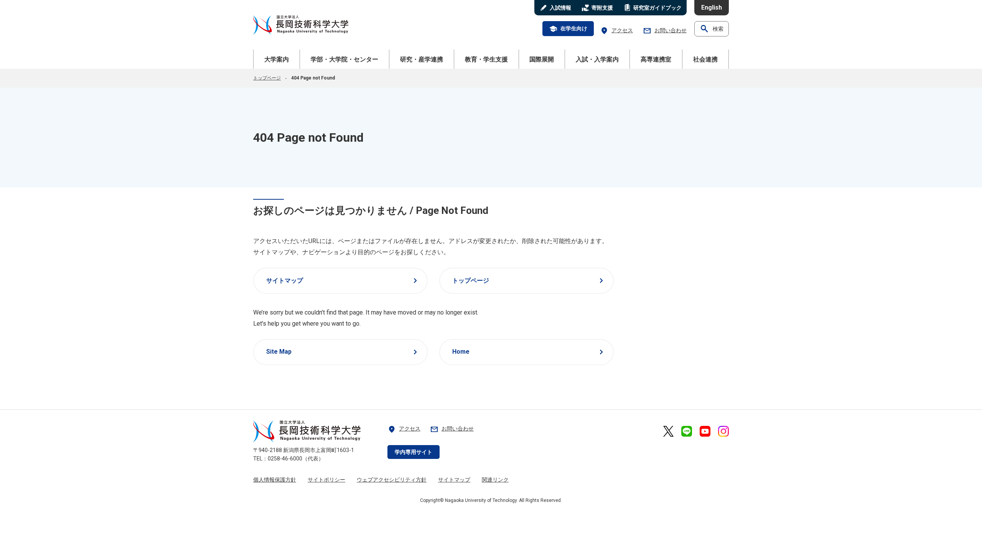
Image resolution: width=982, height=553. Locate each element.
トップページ (267, 78)
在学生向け (568, 29)
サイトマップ (343, 280)
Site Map (343, 352)
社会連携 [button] (705, 59)
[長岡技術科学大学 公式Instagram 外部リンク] (723, 431)
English (711, 7)
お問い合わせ (665, 30)
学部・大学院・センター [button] (344, 59)
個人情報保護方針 (274, 480)
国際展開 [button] (541, 59)
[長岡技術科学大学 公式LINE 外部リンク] (686, 431)
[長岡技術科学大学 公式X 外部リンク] (668, 431)
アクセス (616, 30)
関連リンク (495, 480)
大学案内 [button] (276, 59)
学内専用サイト (413, 452)
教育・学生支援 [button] (486, 59)
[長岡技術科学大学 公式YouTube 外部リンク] (705, 431)
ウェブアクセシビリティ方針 (392, 480)
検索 (711, 28)
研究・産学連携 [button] (421, 59)
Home (529, 352)
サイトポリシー (326, 480)
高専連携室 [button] (656, 59)
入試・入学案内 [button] (597, 59)
